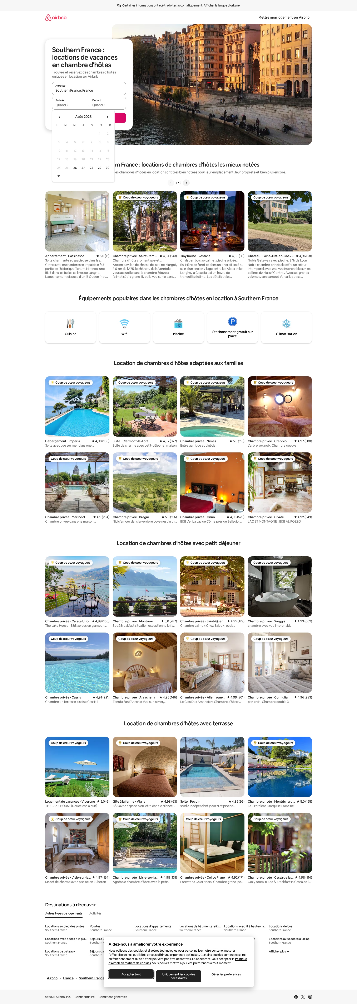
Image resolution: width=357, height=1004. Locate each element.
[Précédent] (171, 182)
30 (107, 168)
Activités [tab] (95, 913)
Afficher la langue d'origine (222, 5)
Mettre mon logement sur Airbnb (283, 17)
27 (83, 168)
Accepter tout (131, 974)
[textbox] (70, 104)
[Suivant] (186, 182)
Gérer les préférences (226, 974)
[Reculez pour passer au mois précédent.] (59, 117)
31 (58, 176)
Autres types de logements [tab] (64, 913)
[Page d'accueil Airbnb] (55, 17)
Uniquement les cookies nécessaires (178, 976)
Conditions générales (113, 997)
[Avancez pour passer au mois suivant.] (107, 117)
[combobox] (89, 90)
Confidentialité (85, 997)
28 (91, 168)
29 (99, 168)
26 (75, 168)
